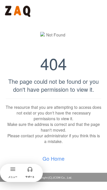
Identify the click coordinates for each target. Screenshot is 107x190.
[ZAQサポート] (18, 10)
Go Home (53, 158)
